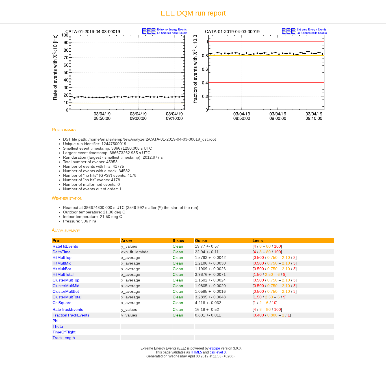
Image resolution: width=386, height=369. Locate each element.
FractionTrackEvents (71, 315)
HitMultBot (62, 269)
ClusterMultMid (66, 285)
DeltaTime (62, 252)
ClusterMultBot (66, 291)
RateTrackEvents (68, 309)
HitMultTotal (63, 274)
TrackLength (64, 337)
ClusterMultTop (66, 280)
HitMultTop (62, 257)
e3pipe (214, 348)
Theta (58, 326)
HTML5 (196, 352)
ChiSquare (62, 302)
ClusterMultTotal (67, 297)
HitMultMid (62, 263)
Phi (55, 320)
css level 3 (218, 352)
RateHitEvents (65, 246)
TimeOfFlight (64, 332)
